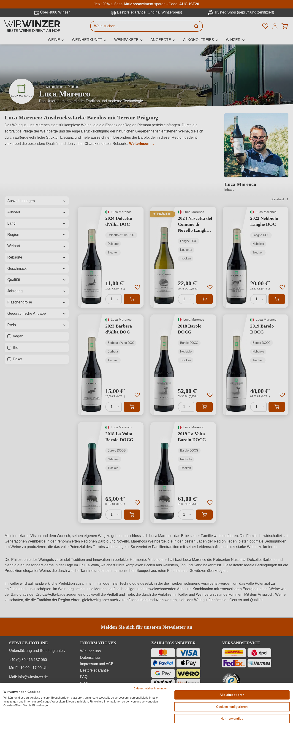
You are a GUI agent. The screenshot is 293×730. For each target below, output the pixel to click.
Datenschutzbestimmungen (150, 688)
